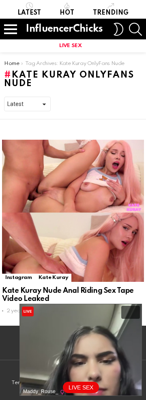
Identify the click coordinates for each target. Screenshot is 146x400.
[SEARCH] (135, 29)
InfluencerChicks (64, 29)
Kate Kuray (53, 277)
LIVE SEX (70, 45)
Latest (29, 13)
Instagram (18, 277)
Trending (111, 13)
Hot (67, 13)
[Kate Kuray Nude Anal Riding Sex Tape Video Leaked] (73, 211)
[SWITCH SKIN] (118, 29)
